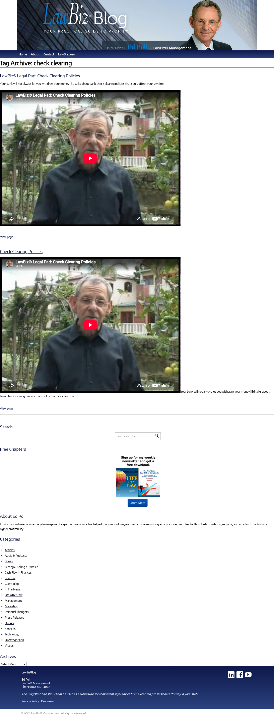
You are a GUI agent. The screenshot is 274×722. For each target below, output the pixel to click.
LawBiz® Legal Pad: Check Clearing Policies (40, 75)
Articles (10, 550)
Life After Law (13, 595)
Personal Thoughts (17, 612)
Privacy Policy (30, 701)
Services (10, 628)
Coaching (10, 578)
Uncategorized (14, 640)
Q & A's (9, 623)
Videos (9, 645)
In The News (13, 589)
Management (13, 600)
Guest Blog (12, 583)
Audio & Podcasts (16, 555)
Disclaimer (47, 701)
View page (6, 237)
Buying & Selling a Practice (21, 567)
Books (9, 561)
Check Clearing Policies (21, 251)
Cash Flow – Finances (18, 572)
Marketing (11, 606)
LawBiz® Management (35, 683)
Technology (12, 634)
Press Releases (14, 617)
